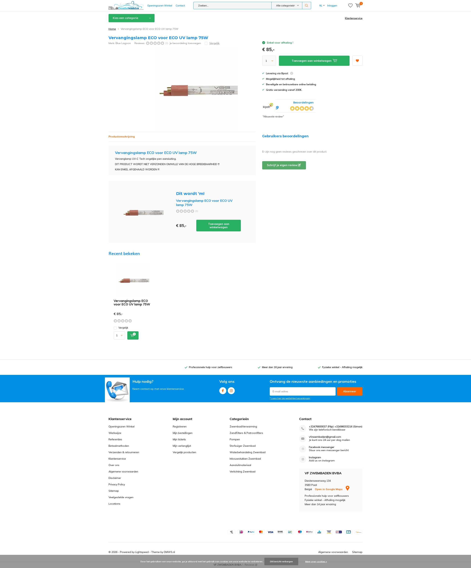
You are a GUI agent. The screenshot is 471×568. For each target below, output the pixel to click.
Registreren (180, 426)
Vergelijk (123, 327)
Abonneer (349, 391)
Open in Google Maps (329, 489)
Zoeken (306, 5)
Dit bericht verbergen (281, 561)
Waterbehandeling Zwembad (247, 452)
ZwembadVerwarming (243, 426)
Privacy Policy (117, 484)
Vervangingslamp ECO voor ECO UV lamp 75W (132, 302)
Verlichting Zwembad (242, 471)
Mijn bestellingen (182, 433)
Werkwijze (115, 433)
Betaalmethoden (119, 445)
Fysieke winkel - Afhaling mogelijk (342, 367)
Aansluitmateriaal (240, 465)
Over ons (114, 465)
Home (112, 29)
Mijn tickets (179, 439)
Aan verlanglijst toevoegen (357, 61)
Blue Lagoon (123, 43)
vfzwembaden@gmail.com (325, 436)
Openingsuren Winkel (159, 5)
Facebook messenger (321, 447)
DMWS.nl (169, 552)
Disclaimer (115, 478)
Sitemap (114, 490)
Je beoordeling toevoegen (185, 43)
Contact (180, 5)
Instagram (231, 390)
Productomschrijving (122, 136)
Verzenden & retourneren (124, 452)
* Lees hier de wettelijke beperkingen (290, 398)
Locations (114, 503)
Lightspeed (142, 552)
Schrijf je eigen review (282, 165)
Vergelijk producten (184, 452)
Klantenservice (353, 18)
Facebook (222, 390)
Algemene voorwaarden (123, 471)
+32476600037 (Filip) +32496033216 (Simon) (335, 426)
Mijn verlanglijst (182, 445)
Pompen (235, 439)
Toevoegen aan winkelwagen (218, 225)
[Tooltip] (291, 74)
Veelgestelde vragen (121, 497)
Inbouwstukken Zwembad (245, 458)
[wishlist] (350, 5)
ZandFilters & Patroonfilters (246, 433)
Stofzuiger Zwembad (243, 445)
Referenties (115, 439)
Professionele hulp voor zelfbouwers (210, 367)
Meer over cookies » (316, 561)
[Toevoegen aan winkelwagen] (133, 335)
